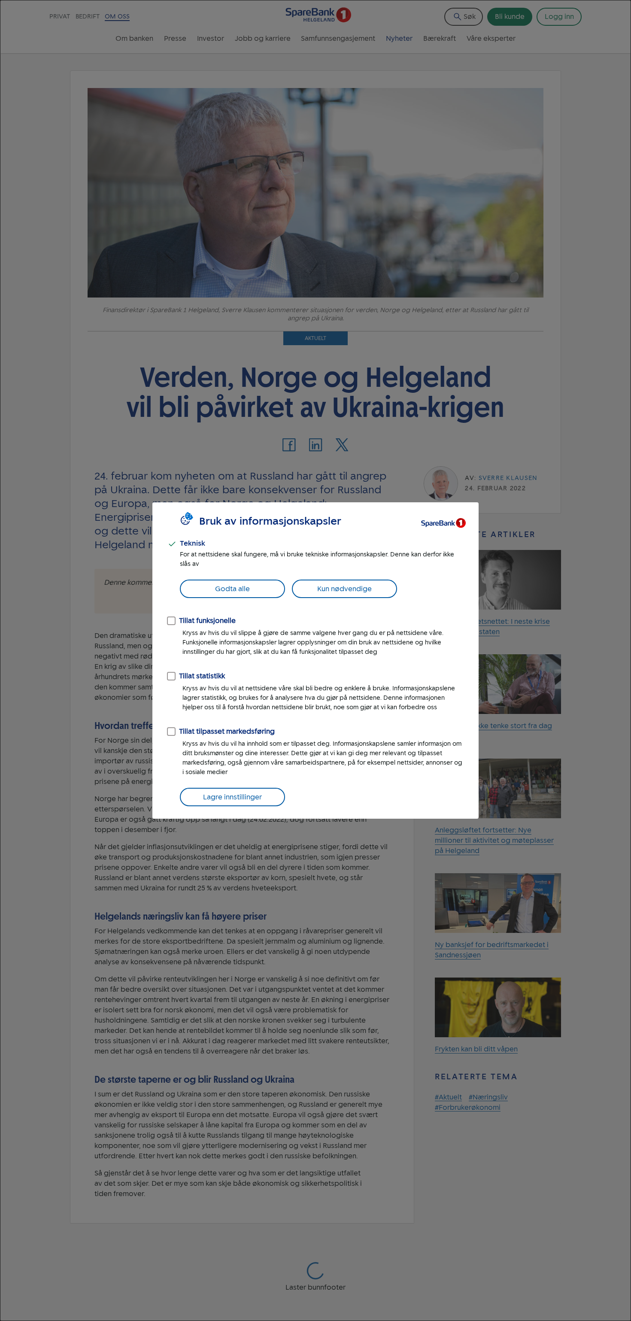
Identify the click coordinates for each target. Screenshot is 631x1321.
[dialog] (315, 660)
